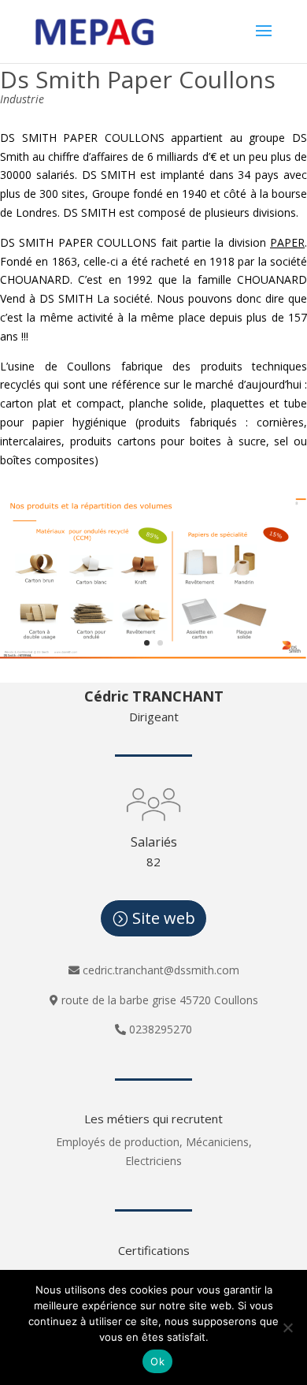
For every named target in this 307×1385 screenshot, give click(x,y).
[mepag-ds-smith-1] (153, 654)
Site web (163, 918)
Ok (157, 1361)
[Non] (287, 1327)
